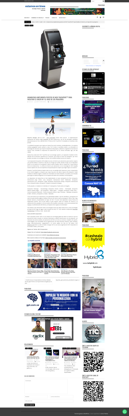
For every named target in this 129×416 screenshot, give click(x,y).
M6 (46, 365)
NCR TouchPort (59, 101)
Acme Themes (104, 413)
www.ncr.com (31, 225)
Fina (74, 364)
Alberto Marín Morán (41, 101)
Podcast (47, 17)
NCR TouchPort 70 (45, 139)
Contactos (54, 17)
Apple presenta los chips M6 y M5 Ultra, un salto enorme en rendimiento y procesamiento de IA (52, 358)
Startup (68, 348)
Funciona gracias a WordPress (82, 413)
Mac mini (38, 361)
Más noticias (62, 17)
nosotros (26, 17)
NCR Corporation (51, 137)
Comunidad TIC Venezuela (37, 17)
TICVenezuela (73, 348)
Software (31, 25)
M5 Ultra (57, 364)
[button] (124, 411)
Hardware (27, 25)
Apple (26, 348)
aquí (42, 209)
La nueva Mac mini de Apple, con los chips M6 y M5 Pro (33, 357)
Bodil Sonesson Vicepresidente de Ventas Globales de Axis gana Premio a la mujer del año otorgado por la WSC (38, 281)
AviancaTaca (52, 101)
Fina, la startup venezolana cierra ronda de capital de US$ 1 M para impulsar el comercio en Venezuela (70, 358)
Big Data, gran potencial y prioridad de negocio (67, 280)
